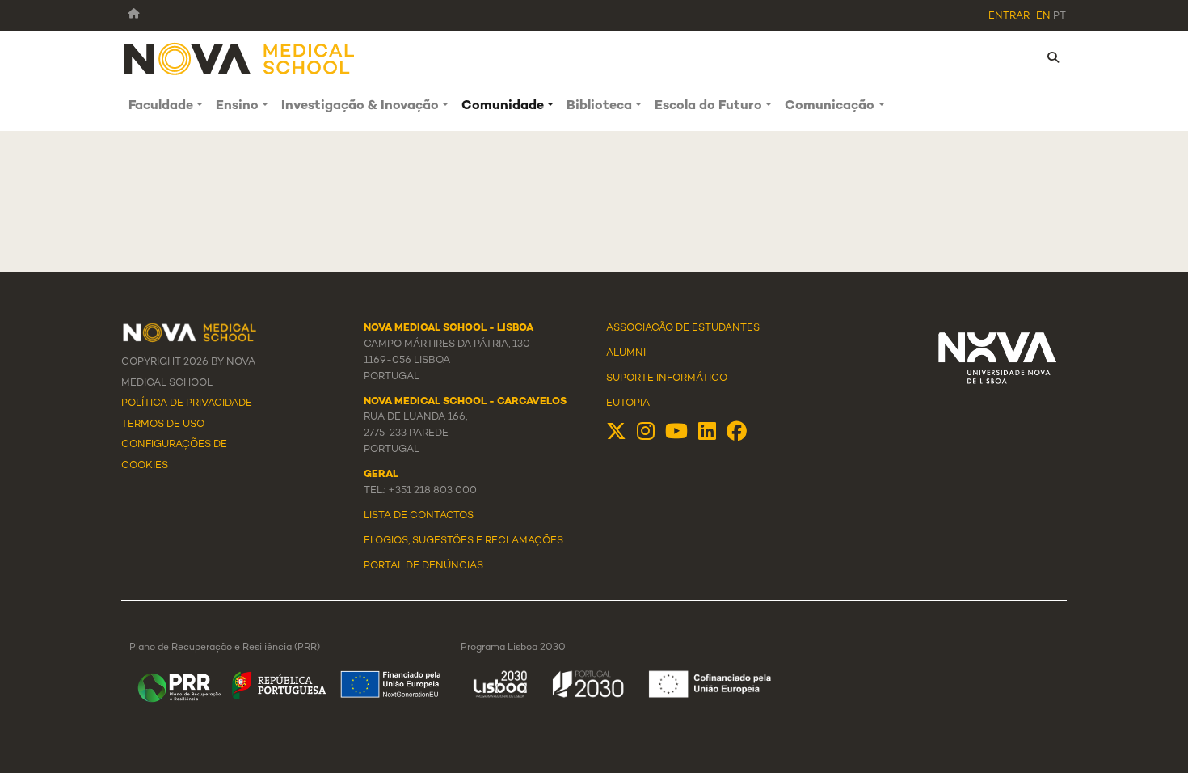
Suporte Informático (666, 378)
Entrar (1009, 16)
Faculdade (160, 106)
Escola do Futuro (708, 106)
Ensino (237, 106)
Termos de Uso (162, 424)
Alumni (626, 353)
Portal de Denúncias (423, 566)
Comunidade (502, 106)
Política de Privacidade (186, 403)
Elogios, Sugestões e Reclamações (463, 541)
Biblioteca (599, 106)
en (1043, 16)
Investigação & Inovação (360, 106)
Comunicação (829, 106)
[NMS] (240, 57)
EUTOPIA (628, 403)
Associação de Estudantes (683, 328)
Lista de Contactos (419, 516)
